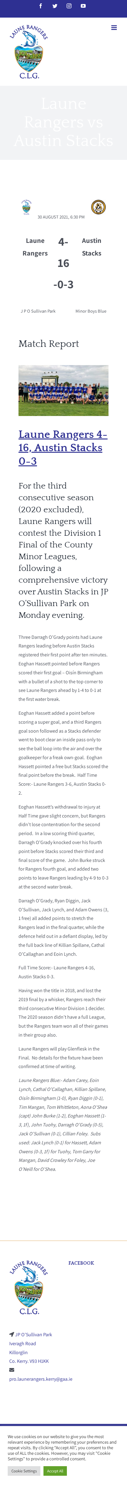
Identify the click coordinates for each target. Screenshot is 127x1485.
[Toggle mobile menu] (114, 27)
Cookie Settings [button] (24, 1471)
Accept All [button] (55, 1471)
